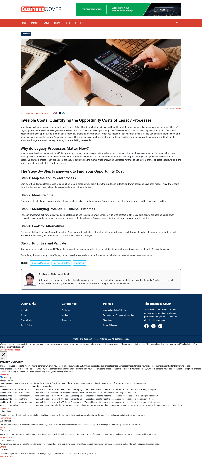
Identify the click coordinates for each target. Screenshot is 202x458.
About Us (24, 310)
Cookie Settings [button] (6, 350)
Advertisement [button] (6, 437)
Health (57, 23)
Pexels (178, 108)
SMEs (46, 23)
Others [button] (3, 447)
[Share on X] (60, 113)
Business (66, 310)
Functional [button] (4, 408)
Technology (67, 320)
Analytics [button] (4, 427)
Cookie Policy (26, 325)
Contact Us (25, 315)
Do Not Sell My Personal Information (118, 315)
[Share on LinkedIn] (63, 113)
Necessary (6, 377)
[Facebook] (146, 326)
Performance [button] (5, 418)
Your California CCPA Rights (115, 310)
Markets (34, 23)
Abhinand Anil (28, 113)
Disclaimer (107, 320)
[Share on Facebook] (56, 113)
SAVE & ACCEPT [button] (7, 456)
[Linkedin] (160, 326)
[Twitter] (153, 326)
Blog (68, 23)
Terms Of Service (110, 325)
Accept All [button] (18, 350)
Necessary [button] (4, 374)
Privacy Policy (26, 320)
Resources (79, 23)
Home (23, 23)
